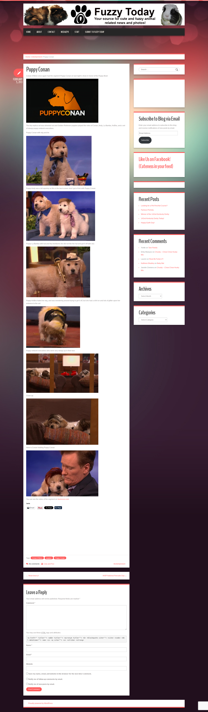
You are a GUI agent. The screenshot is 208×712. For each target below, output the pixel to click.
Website (29, 664)
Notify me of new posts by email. (41, 684)
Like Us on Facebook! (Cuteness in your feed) (156, 162)
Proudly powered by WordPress (40, 703)
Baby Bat (160, 263)
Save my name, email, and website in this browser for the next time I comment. (59, 674)
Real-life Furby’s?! (156, 259)
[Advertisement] (104, 46)
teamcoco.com (63, 499)
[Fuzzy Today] (104, 14)
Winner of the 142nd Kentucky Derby (155, 214)
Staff (77, 32)
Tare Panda (152, 248)
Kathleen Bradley (147, 263)
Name (29, 645)
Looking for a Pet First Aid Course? (154, 206)
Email (29, 655)
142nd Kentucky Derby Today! (152, 218)
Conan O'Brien (37, 558)
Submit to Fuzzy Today (94, 32)
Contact (51, 32)
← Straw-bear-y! (32, 576)
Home (28, 32)
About (39, 32)
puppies (49, 558)
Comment (30, 603)
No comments (34, 564)
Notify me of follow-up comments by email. (45, 679)
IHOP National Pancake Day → (115, 576)
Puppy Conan (60, 558)
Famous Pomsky (147, 210)
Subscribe (145, 140)
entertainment (36, 57)
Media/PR (65, 32)
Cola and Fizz (49, 564)
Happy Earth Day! (148, 223)
